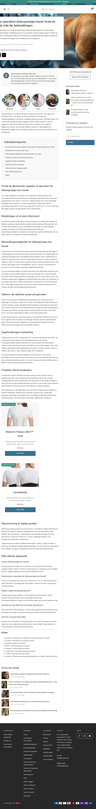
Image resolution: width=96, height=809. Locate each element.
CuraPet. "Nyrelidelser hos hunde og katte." (20, 641)
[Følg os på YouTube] (89, 736)
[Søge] (8, 9)
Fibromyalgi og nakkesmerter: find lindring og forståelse (29, 701)
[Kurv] (91, 9)
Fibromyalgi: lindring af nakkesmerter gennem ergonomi (29, 674)
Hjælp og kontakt (89, 4)
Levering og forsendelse (8, 745)
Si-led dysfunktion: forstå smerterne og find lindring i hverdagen (32, 692)
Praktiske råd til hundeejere (14, 165)
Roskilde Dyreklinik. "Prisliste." (15, 643)
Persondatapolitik (29, 748)
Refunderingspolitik (30, 751)
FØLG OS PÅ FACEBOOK (80, 77)
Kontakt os (7, 741)
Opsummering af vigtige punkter (15, 168)
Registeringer (28, 755)
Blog (25, 778)
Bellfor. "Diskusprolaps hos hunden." (17, 646)
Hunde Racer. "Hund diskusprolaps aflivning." (20, 651)
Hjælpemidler (48, 756)
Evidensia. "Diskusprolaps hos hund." (17, 648)
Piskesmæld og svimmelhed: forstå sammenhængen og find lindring (33, 711)
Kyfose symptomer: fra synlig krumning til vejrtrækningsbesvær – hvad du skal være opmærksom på (82, 101)
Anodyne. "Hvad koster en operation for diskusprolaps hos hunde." (27, 638)
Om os (74, 4)
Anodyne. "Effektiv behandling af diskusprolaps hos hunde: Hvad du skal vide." (31, 656)
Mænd (45, 742)
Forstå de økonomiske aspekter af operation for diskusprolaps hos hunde (29, 147)
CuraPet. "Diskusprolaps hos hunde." (17, 654)
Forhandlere (28, 759)
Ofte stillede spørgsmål (12, 172)
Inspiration (27, 796)
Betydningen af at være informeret (16, 150)
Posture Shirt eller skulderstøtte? (30, 763)
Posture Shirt (47, 745)
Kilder (6, 175)
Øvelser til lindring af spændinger (31, 769)
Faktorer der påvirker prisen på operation (18, 158)
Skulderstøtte (48, 752)
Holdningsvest (28, 774)
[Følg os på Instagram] (84, 736)
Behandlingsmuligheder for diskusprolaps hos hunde (22, 154)
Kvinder (45, 738)
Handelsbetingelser (30, 744)
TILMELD (70, 142)
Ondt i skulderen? (29, 785)
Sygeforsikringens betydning (14, 161)
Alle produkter (48, 759)
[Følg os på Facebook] (79, 736)
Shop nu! (66, 1)
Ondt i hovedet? (29, 792)
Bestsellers (47, 735)
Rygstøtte (46, 749)
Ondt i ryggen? (28, 782)
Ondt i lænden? (29, 789)
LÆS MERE (20, 453)
